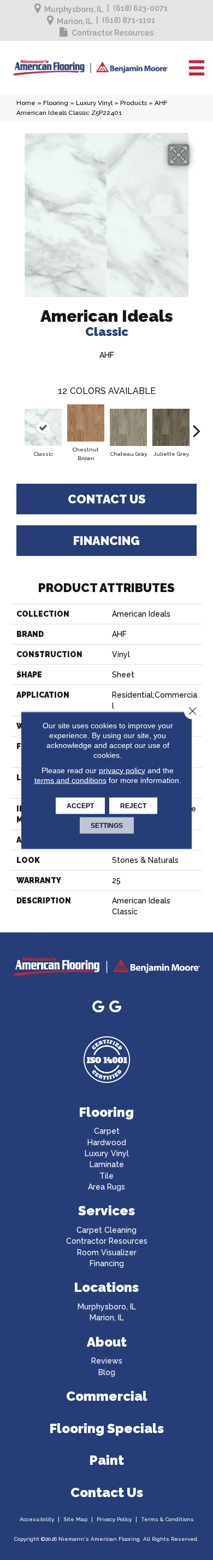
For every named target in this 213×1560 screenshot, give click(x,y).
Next (196, 425)
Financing (106, 540)
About (107, 1342)
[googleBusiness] (98, 1007)
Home (26, 103)
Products (133, 103)
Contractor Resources (112, 32)
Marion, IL (74, 21)
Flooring (55, 103)
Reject (133, 805)
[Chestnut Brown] (85, 423)
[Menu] (196, 68)
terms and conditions (70, 779)
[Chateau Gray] (128, 427)
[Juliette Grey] (171, 427)
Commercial (106, 1396)
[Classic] (43, 427)
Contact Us (107, 499)
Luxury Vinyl (94, 103)
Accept (80, 805)
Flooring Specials (107, 1428)
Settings (107, 825)
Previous (16, 425)
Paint (107, 1460)
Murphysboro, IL (73, 9)
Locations (106, 1287)
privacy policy (122, 769)
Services (106, 1211)
